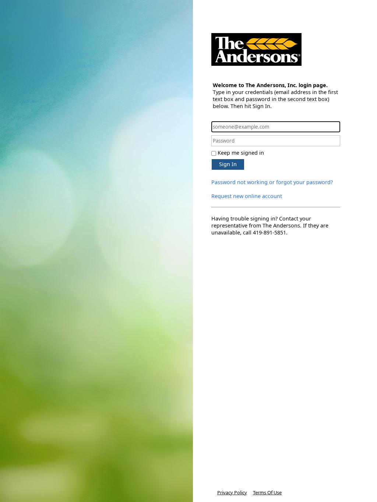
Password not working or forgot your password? (272, 182)
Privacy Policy (232, 492)
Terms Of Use (267, 492)
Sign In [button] (228, 164)
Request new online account (246, 196)
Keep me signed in (241, 152)
